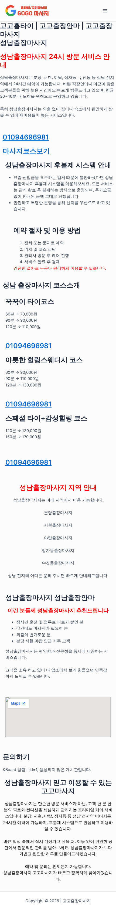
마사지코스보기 (26, 151)
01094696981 (26, 137)
